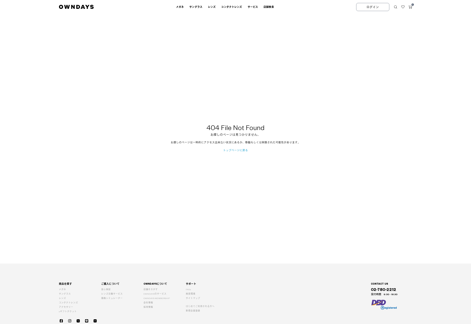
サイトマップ (193, 298)
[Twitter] (78, 320)
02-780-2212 (383, 290)
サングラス (65, 294)
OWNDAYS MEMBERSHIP (157, 298)
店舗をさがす (151, 290)
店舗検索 (268, 7)
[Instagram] (69, 320)
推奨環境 (190, 294)
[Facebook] (61, 320)
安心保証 (106, 290)
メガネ (62, 290)
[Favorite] (403, 7)
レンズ (62, 298)
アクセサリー (66, 307)
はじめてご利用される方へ (200, 306)
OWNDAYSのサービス (155, 294)
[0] (410, 7)
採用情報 (148, 307)
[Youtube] (95, 320)
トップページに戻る (235, 150)
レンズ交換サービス (112, 294)
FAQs (188, 290)
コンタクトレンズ (68, 303)
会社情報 (148, 303)
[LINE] (86, 320)
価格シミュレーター (112, 298)
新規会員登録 (193, 311)
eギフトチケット (68, 312)
